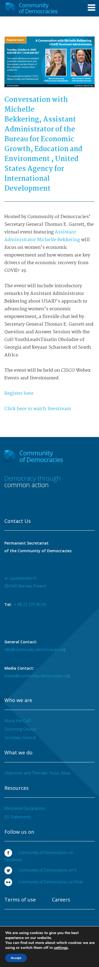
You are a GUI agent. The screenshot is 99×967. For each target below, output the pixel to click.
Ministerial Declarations (25, 808)
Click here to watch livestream (38, 409)
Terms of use (20, 900)
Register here (19, 393)
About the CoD (17, 720)
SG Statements (17, 816)
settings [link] (61, 947)
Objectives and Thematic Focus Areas (37, 773)
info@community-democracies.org (34, 649)
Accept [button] (16, 958)
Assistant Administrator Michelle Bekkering (42, 236)
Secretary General (20, 737)
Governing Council (20, 729)
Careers (61, 900)
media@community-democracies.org (37, 675)
